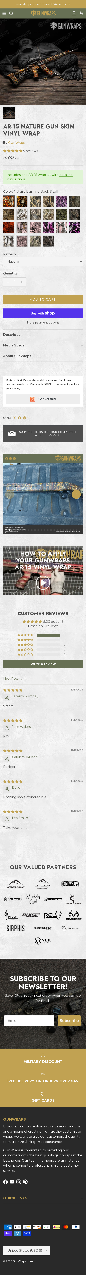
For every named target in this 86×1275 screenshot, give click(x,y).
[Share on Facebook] (19, 417)
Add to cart (43, 299)
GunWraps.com (23, 1261)
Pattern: (9, 254)
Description (13, 335)
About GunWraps (17, 356)
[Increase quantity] (22, 282)
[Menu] (4, 13)
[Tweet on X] (14, 417)
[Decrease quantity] (6, 282)
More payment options (43, 322)
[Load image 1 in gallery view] (43, 61)
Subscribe (69, 1020)
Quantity (10, 273)
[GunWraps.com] (43, 13)
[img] (12, 690)
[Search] (13, 13)
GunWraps (16, 143)
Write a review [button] (43, 664)
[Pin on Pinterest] (24, 417)
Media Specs (14, 345)
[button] (13, 151)
